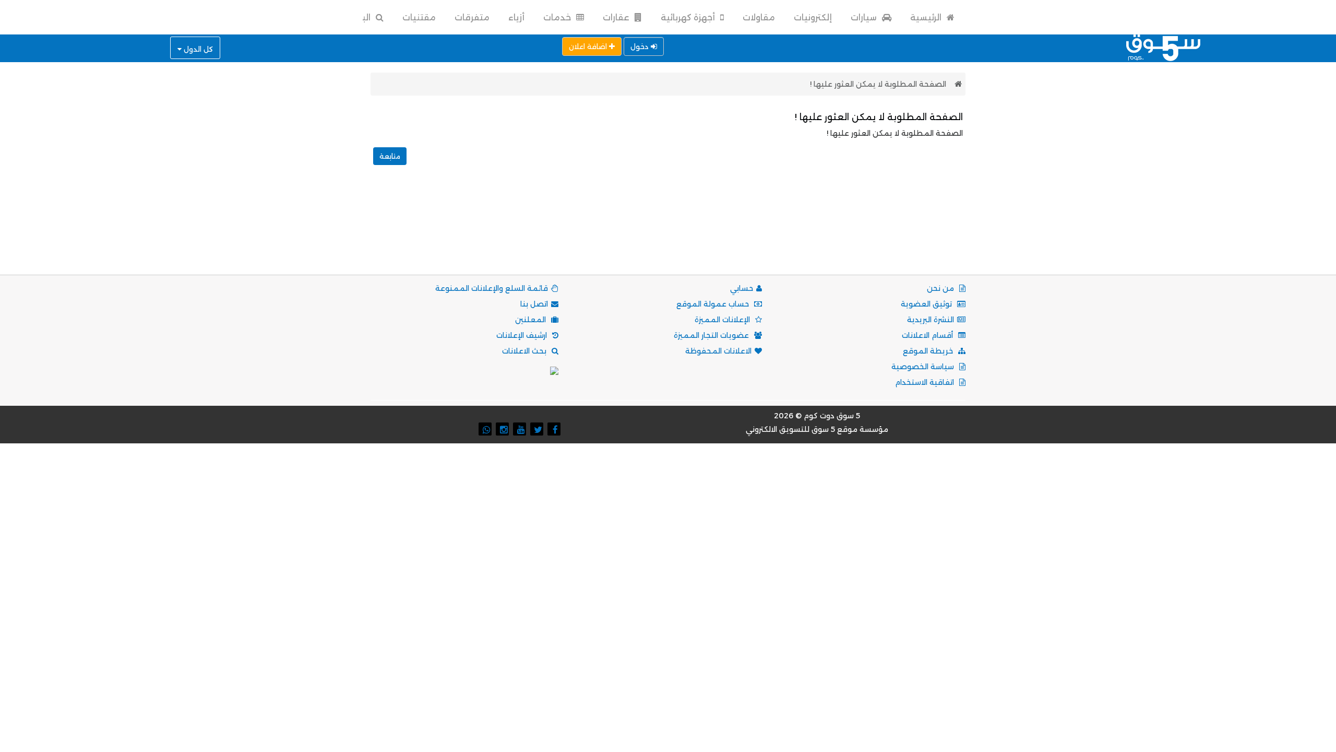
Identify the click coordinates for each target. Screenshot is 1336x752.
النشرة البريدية (930, 319)
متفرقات (472, 17)
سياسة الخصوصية (923, 366)
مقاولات (759, 17)
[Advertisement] (668, 231)
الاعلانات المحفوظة (718, 351)
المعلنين (531, 319)
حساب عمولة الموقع (713, 304)
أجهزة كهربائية (689, 17)
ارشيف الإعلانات (522, 335)
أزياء (516, 17)
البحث (359, 17)
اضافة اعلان (589, 46)
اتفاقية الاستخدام (925, 382)
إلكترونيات (813, 17)
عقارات (617, 17)
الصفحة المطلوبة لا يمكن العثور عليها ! (878, 84)
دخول (640, 46)
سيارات (865, 17)
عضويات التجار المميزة (712, 335)
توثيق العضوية (927, 304)
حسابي (741, 288)
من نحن (941, 288)
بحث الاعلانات (525, 351)
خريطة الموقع (929, 351)
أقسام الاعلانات (928, 335)
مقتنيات (419, 17)
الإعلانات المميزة (723, 319)
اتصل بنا (534, 304)
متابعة (389, 156)
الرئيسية (927, 17)
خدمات (558, 17)
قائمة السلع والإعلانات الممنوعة (491, 288)
